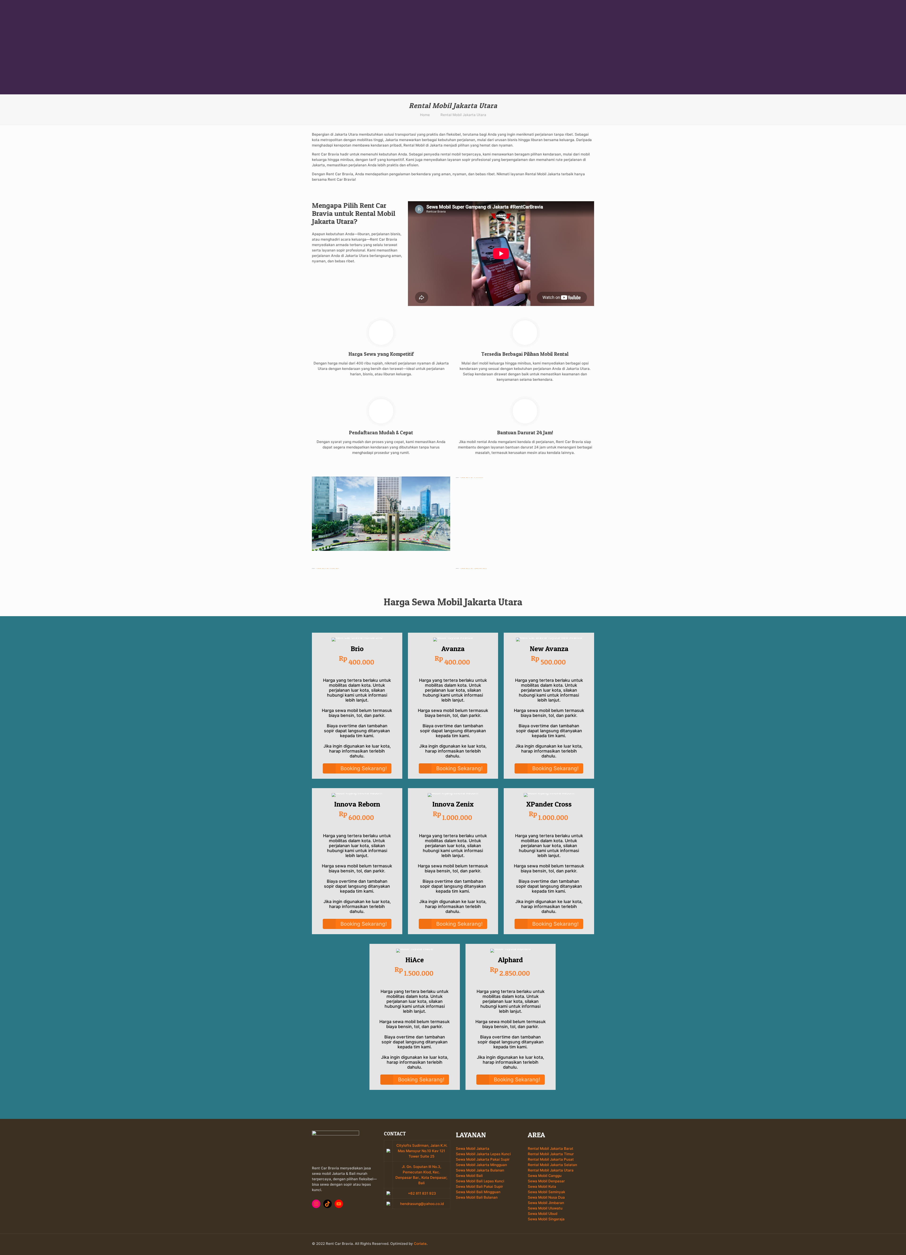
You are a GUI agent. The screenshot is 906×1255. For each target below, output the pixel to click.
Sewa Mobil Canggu (545, 1175)
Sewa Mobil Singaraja (546, 1219)
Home (425, 115)
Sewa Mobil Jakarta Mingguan (481, 1165)
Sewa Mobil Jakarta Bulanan (480, 1170)
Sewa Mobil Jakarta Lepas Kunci (483, 1154)
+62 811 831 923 (421, 1193)
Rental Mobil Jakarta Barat (550, 1148)
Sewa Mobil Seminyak (546, 1192)
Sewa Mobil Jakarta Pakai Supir (483, 1159)
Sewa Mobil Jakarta (472, 1148)
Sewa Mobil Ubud (542, 1213)
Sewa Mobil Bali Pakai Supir (479, 1186)
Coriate (420, 1243)
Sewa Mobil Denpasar (546, 1181)
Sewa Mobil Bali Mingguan (478, 1192)
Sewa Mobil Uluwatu (545, 1208)
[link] (381, 514)
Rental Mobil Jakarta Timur (551, 1154)
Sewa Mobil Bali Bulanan (477, 1197)
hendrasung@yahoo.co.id (421, 1203)
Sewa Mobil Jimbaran (546, 1203)
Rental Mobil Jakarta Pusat (551, 1159)
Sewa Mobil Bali (469, 1175)
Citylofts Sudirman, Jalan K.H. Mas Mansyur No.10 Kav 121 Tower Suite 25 (421, 1151)
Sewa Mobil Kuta (542, 1186)
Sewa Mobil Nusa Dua (546, 1197)
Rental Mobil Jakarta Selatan (552, 1165)
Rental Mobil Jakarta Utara (463, 115)
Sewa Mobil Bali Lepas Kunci (480, 1181)
